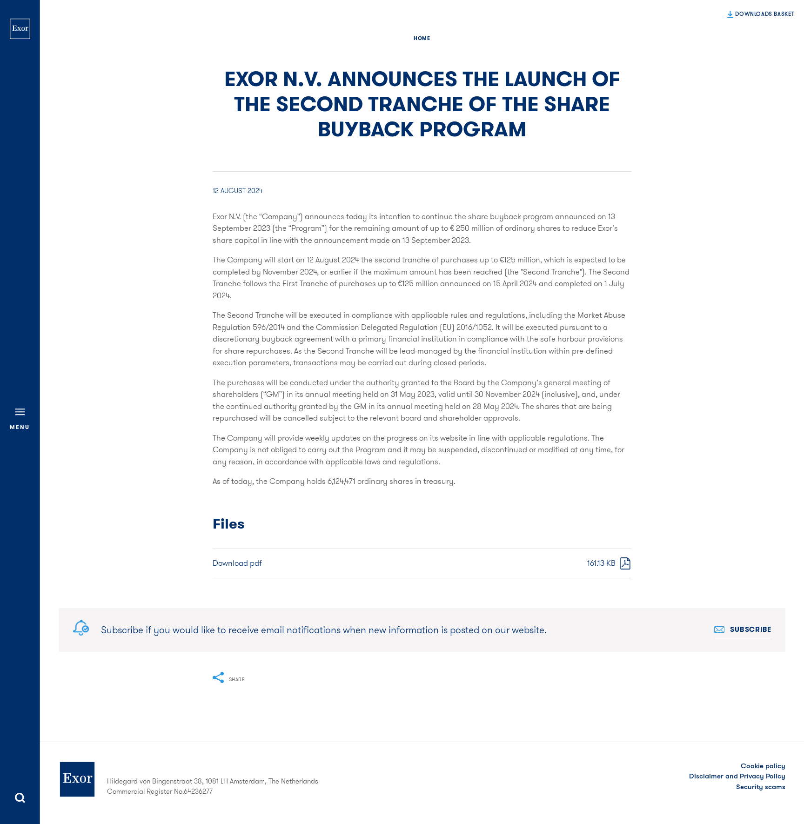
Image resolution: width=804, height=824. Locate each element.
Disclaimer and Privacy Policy (737, 776)
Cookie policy (763, 766)
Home (422, 38)
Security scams (760, 787)
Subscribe (750, 629)
